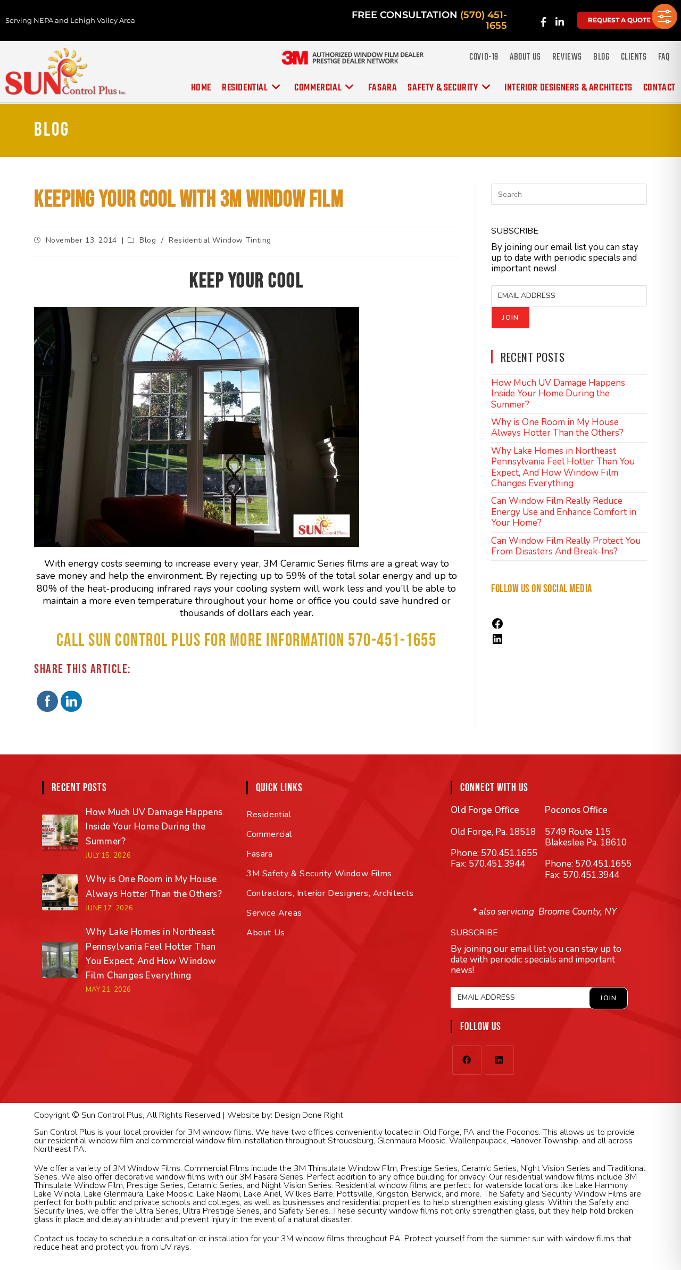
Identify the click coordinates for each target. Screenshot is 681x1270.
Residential (269, 814)
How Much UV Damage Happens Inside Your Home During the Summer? (558, 394)
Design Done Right (309, 1115)
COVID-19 (484, 57)
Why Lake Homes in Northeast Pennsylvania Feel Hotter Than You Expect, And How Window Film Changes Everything (563, 467)
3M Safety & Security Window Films (319, 873)
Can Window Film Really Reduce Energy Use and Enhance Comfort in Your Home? (563, 512)
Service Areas (274, 913)
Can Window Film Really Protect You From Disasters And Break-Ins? (566, 546)
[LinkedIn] (497, 642)
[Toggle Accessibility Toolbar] (664, 16)
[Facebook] (497, 627)
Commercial (269, 834)
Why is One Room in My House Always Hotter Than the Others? (557, 427)
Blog (601, 57)
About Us (525, 57)
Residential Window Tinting (220, 240)
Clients (634, 57)
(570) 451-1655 (483, 20)
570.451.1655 (509, 853)
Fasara (259, 854)
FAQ (664, 57)
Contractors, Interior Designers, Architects (330, 893)
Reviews (567, 57)
